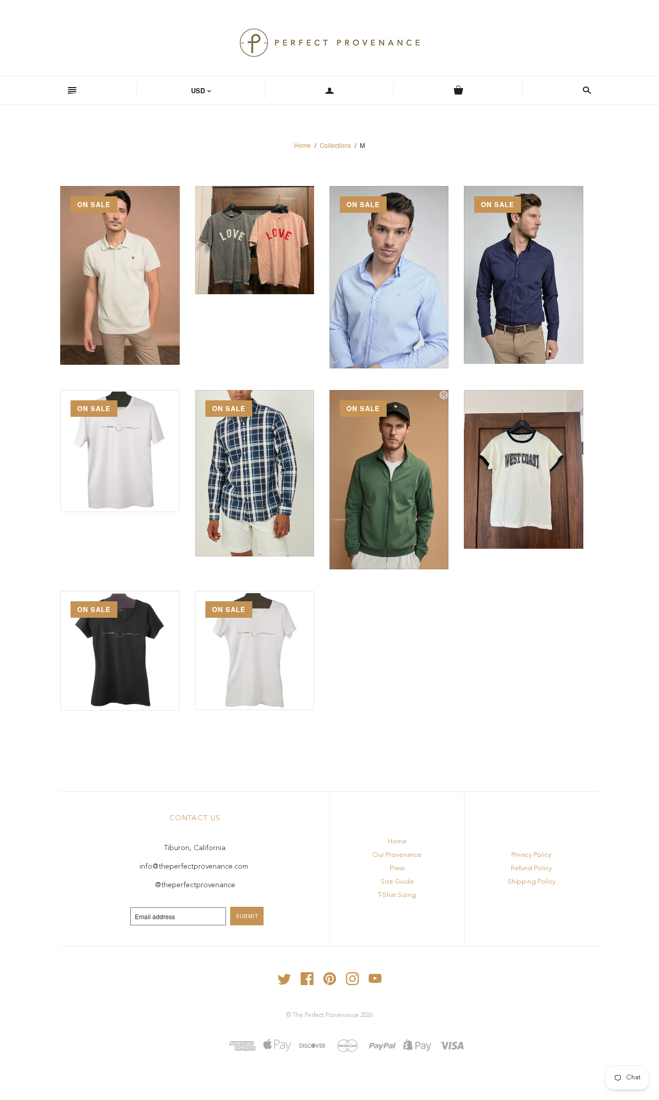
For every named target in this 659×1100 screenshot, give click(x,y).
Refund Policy (531, 868)
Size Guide (397, 881)
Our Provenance (397, 855)
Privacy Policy (531, 855)
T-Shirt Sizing (397, 895)
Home (302, 145)
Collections (335, 145)
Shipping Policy (532, 881)
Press (397, 868)
